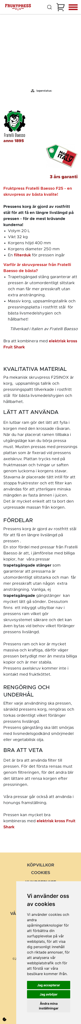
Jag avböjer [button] (49, 994)
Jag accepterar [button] (48, 985)
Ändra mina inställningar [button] (48, 1006)
